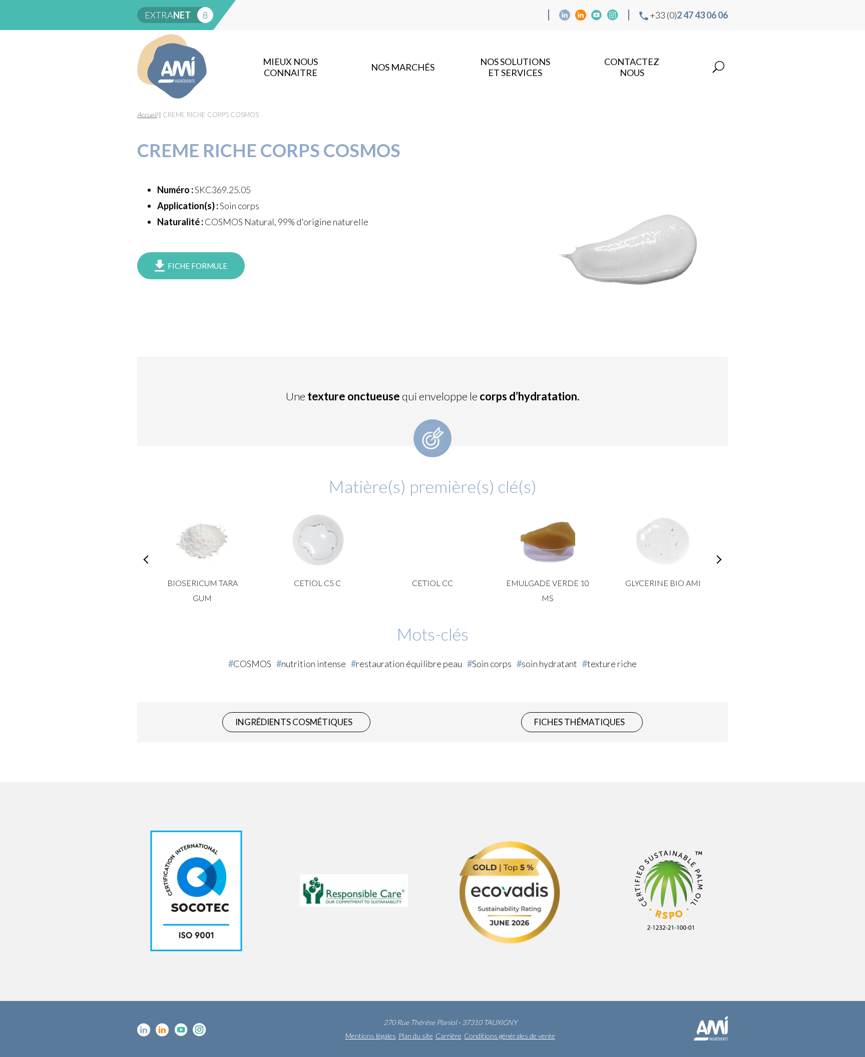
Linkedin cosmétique (564, 15)
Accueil (147, 115)
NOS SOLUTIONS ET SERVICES (515, 67)
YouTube (596, 15)
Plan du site (415, 1035)
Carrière (449, 1035)
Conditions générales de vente (509, 1035)
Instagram (612, 15)
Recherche (718, 67)
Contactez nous (631, 67)
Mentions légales (370, 1035)
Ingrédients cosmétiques (293, 722)
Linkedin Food (580, 15)
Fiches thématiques (579, 722)
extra (168, 15)
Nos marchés (403, 67)
